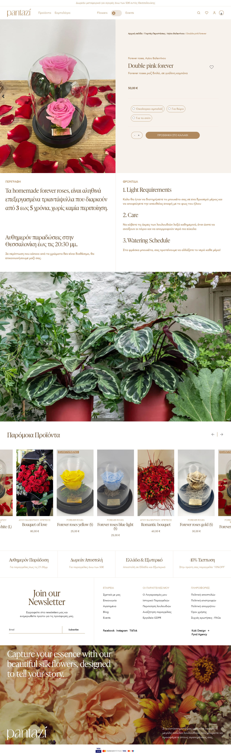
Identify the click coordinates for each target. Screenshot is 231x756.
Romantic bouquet (115, 525)
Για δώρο (177, 109)
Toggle (116, 13)
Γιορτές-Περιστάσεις (154, 33)
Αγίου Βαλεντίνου (176, 33)
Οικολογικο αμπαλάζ (149, 109)
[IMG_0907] (58, 96)
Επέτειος (126, 520)
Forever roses (136, 58)
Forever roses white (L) (196, 527)
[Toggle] (116, 13)
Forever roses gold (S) (156, 525)
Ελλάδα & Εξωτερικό (144, 560)
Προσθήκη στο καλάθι (172, 135)
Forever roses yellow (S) (35, 525)
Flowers (102, 13)
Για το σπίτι (143, 118)
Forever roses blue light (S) (75, 527)
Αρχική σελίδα (135, 33)
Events (129, 13)
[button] (3, 96)
